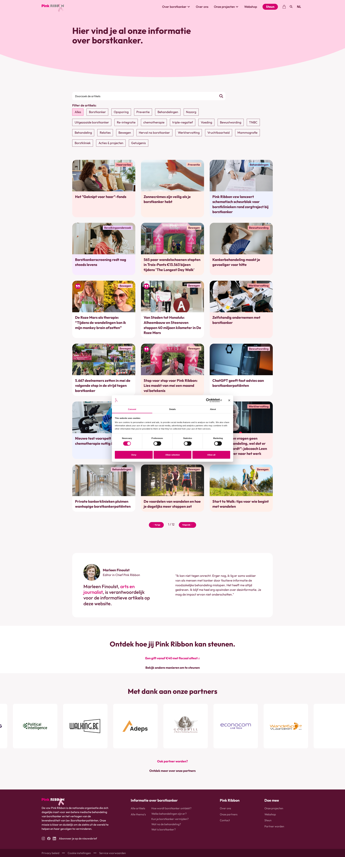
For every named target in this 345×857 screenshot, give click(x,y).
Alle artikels (138, 808)
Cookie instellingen (79, 853)
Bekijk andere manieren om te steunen (172, 668)
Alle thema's (138, 814)
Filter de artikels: (84, 105)
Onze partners (228, 814)
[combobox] (299, 7)
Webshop (250, 7)
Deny (133, 454)
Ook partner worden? (172, 761)
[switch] (157, 443)
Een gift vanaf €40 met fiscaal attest (171, 658)
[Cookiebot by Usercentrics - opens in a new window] (210, 400)
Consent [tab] (132, 409)
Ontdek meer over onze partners (172, 771)
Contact (225, 820)
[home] (53, 6)
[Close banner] (229, 400)
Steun (270, 7)
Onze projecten (273, 808)
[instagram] (43, 838)
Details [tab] (172, 409)
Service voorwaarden (112, 853)
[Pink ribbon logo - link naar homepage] (53, 802)
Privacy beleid (50, 853)
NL (299, 7)
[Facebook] (49, 838)
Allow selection (172, 454)
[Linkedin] (54, 838)
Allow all (211, 454)
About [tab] (213, 409)
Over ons (202, 7)
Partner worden (274, 826)
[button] (176, 6)
